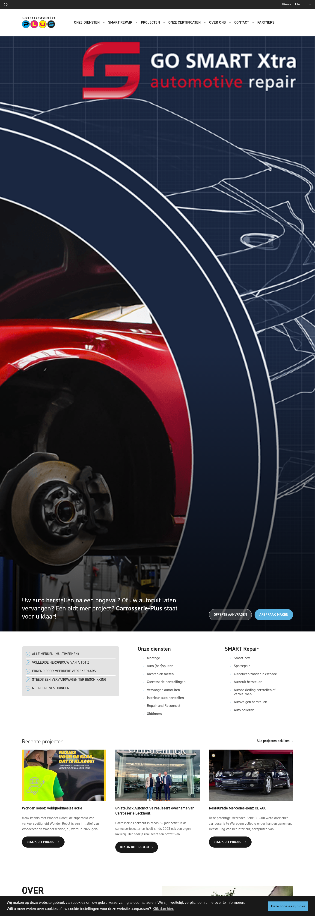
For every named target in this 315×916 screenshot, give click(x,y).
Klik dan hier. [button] (163, 909)
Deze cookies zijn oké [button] (288, 906)
